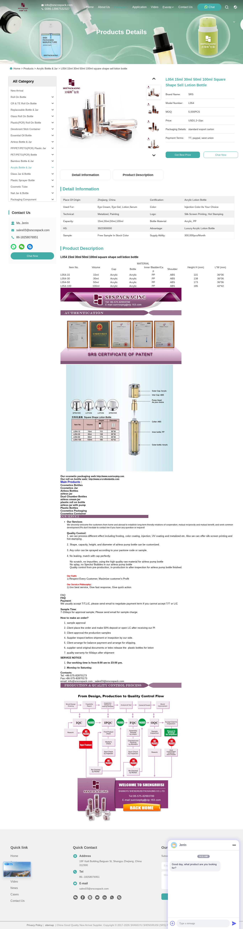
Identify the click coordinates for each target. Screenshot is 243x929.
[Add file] (172, 923)
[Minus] (234, 845)
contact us (185, 7)
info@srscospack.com (58, 5)
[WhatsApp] (13, 246)
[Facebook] (82, 898)
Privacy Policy (34, 925)
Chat (211, 7)
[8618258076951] (111, 898)
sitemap (49, 925)
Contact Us (17, 900)
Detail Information (85, 175)
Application (17, 875)
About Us (16, 868)
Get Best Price (183, 155)
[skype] (30, 246)
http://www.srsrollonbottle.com (104, 479)
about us (104, 7)
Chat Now (32, 255)
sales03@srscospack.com (32, 230)
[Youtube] (97, 898)
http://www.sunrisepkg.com (110, 476)
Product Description (138, 175)
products (119, 7)
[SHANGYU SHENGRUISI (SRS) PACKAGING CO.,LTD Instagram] (90, 898)
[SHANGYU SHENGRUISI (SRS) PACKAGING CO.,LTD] (22, 7)
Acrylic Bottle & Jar (47, 68)
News (14, 887)
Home (90, 7)
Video (14, 881)
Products (28, 68)
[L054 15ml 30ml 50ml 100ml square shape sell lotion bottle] (101, 118)
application (139, 7)
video (154, 7)
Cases (14, 894)
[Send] (234, 923)
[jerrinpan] (119, 898)
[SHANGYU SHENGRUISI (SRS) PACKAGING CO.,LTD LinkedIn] (104, 898)
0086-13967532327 (57, 8)
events (167, 7)
